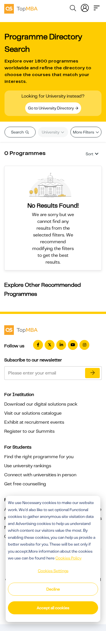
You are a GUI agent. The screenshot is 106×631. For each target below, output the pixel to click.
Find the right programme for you (38, 457)
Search (18, 132)
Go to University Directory (51, 108)
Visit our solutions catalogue (33, 413)
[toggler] (97, 7)
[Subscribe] (92, 373)
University (51, 132)
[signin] (85, 7)
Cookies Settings (53, 570)
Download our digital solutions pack (40, 404)
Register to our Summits (29, 431)
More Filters (84, 132)
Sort (89, 153)
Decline (53, 589)
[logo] (21, 8)
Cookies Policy (68, 558)
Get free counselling (25, 484)
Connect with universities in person (40, 475)
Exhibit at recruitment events (34, 422)
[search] (73, 9)
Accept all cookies (53, 607)
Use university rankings (27, 466)
